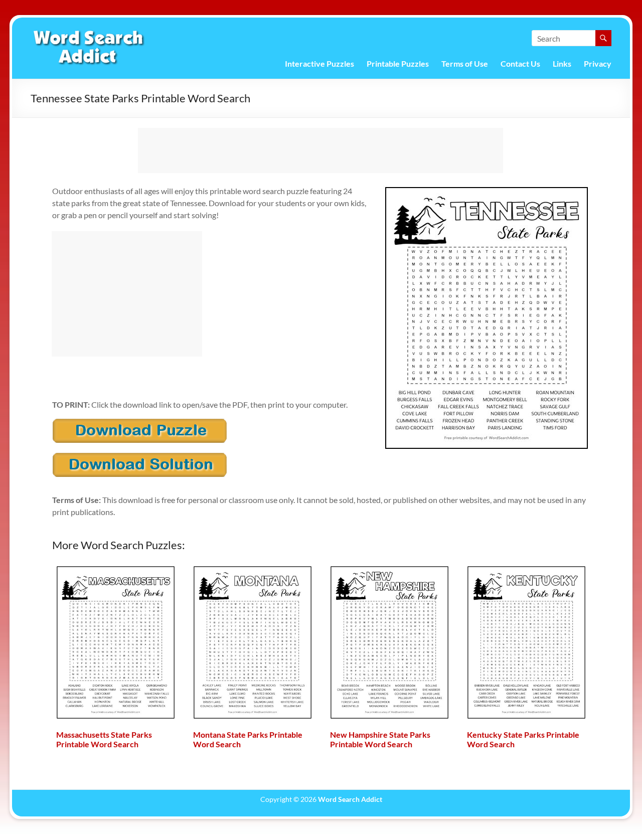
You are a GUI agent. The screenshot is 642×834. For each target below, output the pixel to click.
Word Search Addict (350, 799)
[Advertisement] (320, 150)
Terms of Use (464, 63)
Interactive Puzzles (319, 63)
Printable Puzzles (398, 63)
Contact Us (520, 63)
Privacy (597, 63)
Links (562, 63)
